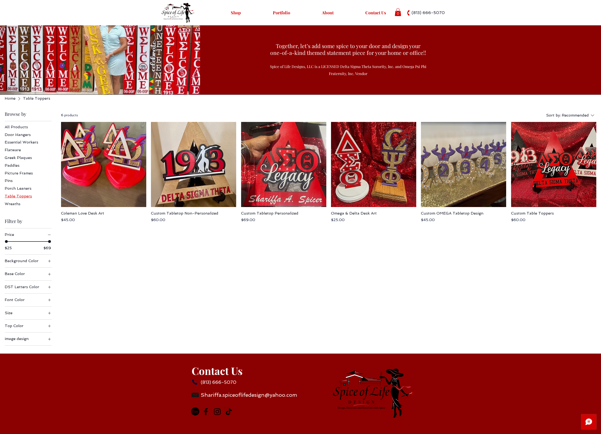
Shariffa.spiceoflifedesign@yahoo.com (249, 395)
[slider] (6, 241)
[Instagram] (217, 411)
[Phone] (195, 382)
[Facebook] (205, 411)
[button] (398, 12)
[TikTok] (228, 411)
